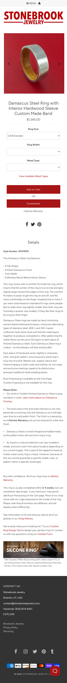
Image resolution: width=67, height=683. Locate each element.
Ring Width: (33, 144)
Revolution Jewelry (13, 623)
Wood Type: (33, 160)
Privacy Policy (10, 627)
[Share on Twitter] (33, 225)
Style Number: (10, 251)
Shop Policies (26, 518)
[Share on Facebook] (27, 225)
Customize (33, 203)
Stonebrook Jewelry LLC (37, 674)
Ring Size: (33, 129)
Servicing (8, 631)
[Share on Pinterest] (39, 225)
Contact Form (44, 534)
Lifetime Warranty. (33, 211)
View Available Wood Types (33, 176)
